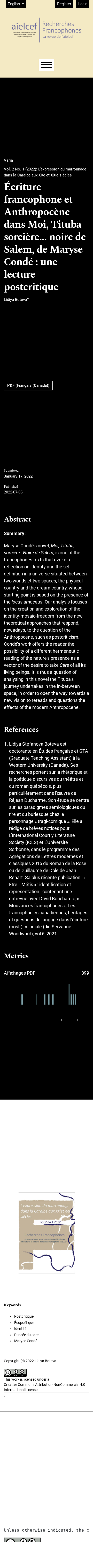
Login (82, 4)
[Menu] (46, 65)
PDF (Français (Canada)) (28, 385)
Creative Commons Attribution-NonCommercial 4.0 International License (44, 1387)
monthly (69, 1020)
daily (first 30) (50, 1020)
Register (64, 4)
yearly (84, 1020)
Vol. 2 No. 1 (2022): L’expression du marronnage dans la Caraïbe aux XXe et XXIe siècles (45, 172)
